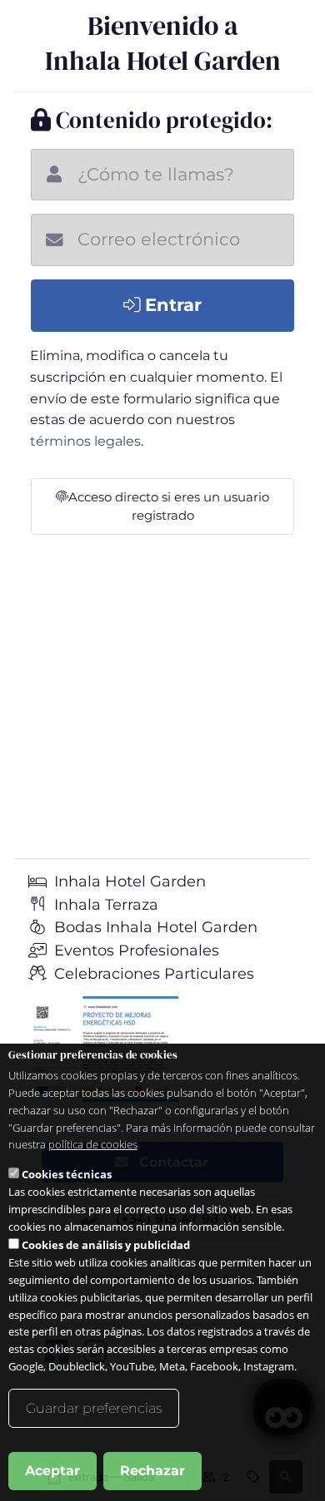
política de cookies (93, 1144)
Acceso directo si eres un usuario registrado (168, 506)
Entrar (171, 304)
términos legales (85, 441)
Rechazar (152, 1471)
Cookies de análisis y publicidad (106, 1244)
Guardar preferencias (94, 1408)
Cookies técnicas (67, 1174)
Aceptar (52, 1471)
